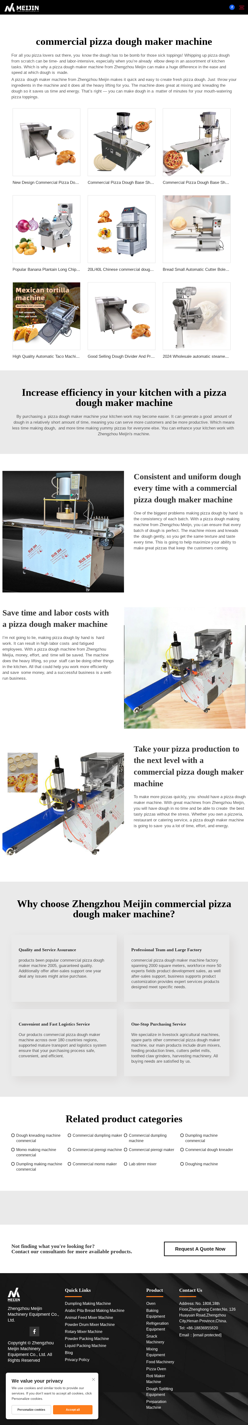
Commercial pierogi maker (151, 1150)
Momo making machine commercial (36, 1152)
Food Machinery (160, 1362)
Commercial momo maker (95, 1164)
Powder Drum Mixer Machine (90, 1325)
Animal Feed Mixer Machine (89, 1318)
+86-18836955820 (202, 1328)
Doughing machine (201, 1164)
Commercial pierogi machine (97, 1150)
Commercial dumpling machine (148, 1138)
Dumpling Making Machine (88, 1303)
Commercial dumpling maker (97, 1135)
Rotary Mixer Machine (83, 1332)
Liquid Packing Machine (85, 1346)
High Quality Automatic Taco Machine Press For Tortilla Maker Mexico (76, 356)
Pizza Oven (156, 1369)
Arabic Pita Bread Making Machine (94, 1310)
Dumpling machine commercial (201, 1138)
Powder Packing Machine (87, 1339)
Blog (69, 1353)
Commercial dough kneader (209, 1150)
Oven (150, 1303)
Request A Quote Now (200, 1249)
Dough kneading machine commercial (38, 1138)
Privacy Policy (77, 1360)
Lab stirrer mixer (142, 1164)
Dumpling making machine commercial (39, 1166)
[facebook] (232, 7)
